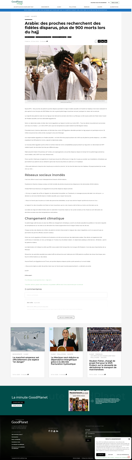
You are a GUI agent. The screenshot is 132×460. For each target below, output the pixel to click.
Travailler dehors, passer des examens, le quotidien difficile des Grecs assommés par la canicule (54, 284)
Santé (69, 36)
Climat (59, 7)
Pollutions (72, 7)
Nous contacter (16, 439)
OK (88, 440)
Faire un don (115, 2)
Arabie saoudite (29, 36)
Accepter (100, 454)
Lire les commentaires (66, 317)
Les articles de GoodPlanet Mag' (103, 356)
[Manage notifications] (129, 457)
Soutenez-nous (16, 442)
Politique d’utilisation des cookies (105, 457)
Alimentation (114, 7)
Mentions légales (76, 458)
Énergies (86, 7)
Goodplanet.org (18, 402)
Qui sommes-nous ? (17, 434)
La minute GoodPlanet (18, 444)
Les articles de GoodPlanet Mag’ (23, 7)
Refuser (110, 454)
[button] (129, 439)
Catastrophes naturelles (43, 36)
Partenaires (15, 437)
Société (100, 7)
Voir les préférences (123, 454)
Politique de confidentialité (122, 457)
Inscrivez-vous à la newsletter (98, 2)
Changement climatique (59, 36)
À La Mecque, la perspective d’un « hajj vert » (38, 280)
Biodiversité (45, 7)
